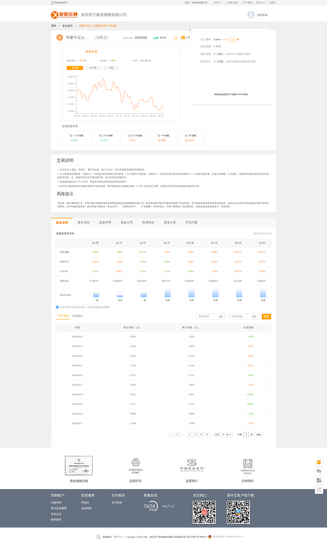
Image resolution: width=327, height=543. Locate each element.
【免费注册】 (232, 2)
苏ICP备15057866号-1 (197, 537)
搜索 (266, 316)
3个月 (75, 67)
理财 (53, 25)
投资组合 (148, 222)
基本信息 (84, 222)
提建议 (272, 2)
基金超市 (68, 25)
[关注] (176, 38)
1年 (111, 67)
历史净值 (63, 315)
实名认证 (56, 514)
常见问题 (191, 222)
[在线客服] (319, 462)
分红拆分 (77, 316)
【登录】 (217, 2)
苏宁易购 (247, 2)
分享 (188, 37)
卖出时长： (207, 61)
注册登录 (56, 502)
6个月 (93, 67)
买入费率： (207, 39)
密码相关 (56, 519)
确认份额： (207, 54)
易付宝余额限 (59, 508)
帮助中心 (260, 2)
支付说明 (116, 502)
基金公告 (170, 222)
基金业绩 (62, 222)
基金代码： (129, 38)
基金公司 (127, 222)
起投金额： (207, 46)
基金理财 (86, 508)
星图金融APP (61, 2)
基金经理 (105, 222)
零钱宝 (85, 502)
